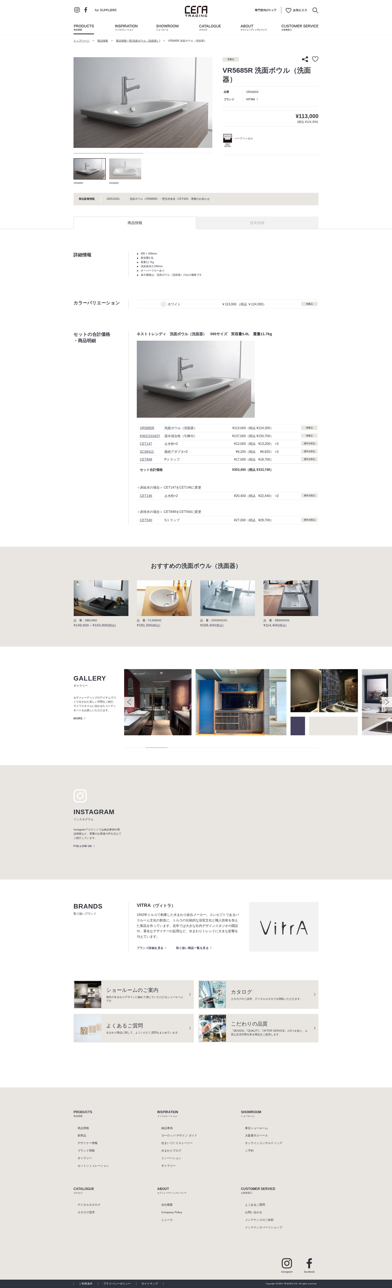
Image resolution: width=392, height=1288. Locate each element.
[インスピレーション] (126, 28)
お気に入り (296, 10)
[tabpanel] (143, 102)
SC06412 (147, 451)
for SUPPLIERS (105, 9)
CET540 (146, 520)
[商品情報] (83, 28)
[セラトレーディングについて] (253, 28)
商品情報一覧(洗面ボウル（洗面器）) (138, 40)
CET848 (146, 459)
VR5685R (147, 428)
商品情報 (102, 40)
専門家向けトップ (265, 10)
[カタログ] (210, 28)
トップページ (81, 40)
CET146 (146, 496)
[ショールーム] (167, 28)
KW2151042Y (150, 436)
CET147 (146, 443)
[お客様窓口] (300, 28)
